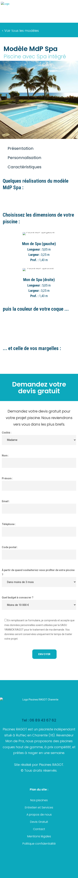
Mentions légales (39, 836)
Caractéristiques (24, 167)
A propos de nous (39, 814)
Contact (39, 829)
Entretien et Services (39, 807)
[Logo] (5, 3)
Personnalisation (24, 157)
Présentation (21, 148)
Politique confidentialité (39, 844)
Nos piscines (39, 800)
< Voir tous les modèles (20, 30)
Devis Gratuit (39, 822)
